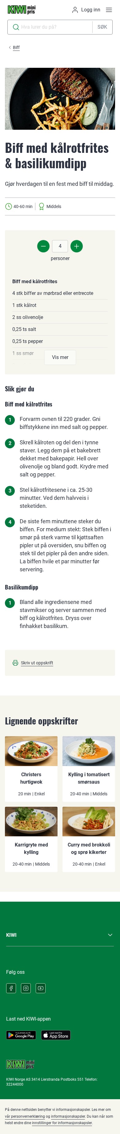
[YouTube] (41, 988)
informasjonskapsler (68, 1116)
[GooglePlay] (21, 1035)
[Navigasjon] (109, 10)
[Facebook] (11, 988)
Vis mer (60, 357)
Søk (102, 27)
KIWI (11, 935)
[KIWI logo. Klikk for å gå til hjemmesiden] (21, 10)
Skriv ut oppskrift (37, 662)
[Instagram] (26, 988)
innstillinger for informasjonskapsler (62, 1123)
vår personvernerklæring (25, 1116)
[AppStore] (56, 1035)
